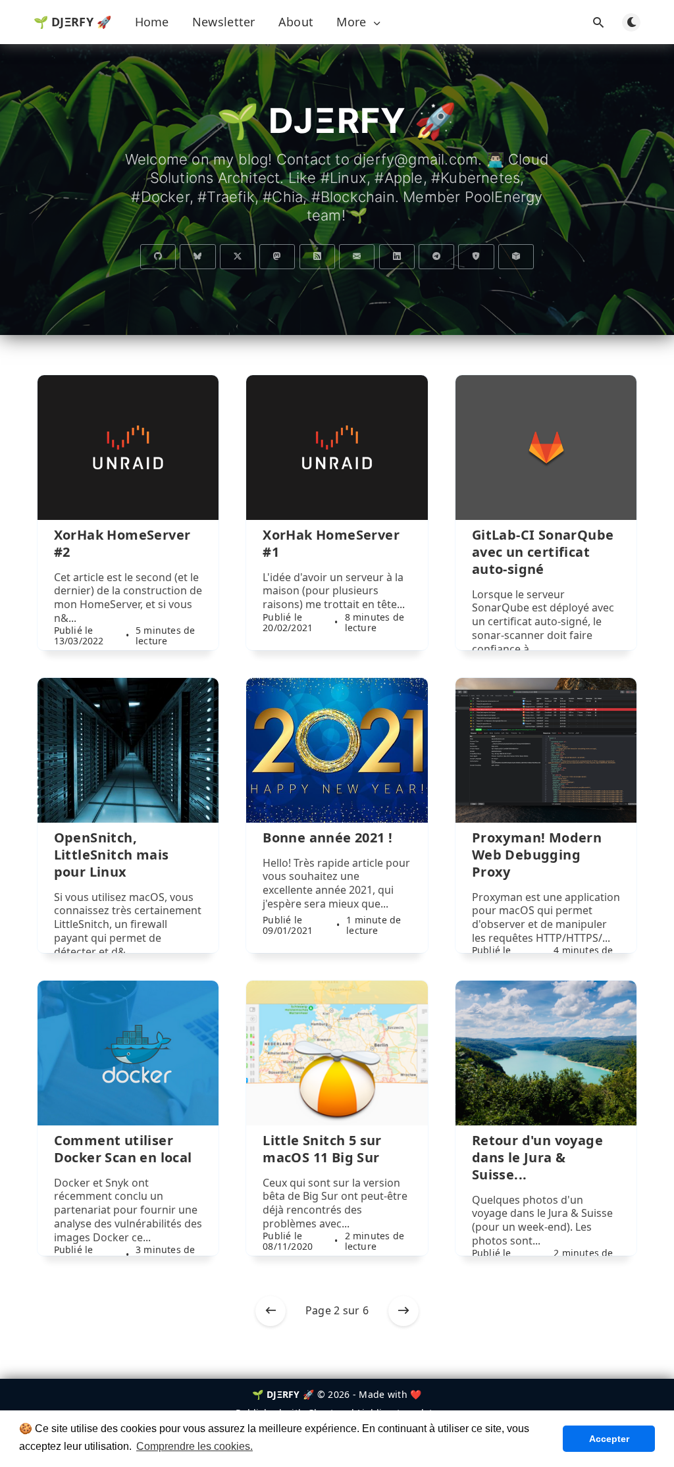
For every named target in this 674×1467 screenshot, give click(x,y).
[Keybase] (476, 256)
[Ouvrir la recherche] (598, 22)
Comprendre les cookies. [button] (194, 1446)
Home (152, 22)
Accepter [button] (609, 1438)
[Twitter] (237, 256)
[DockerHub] (516, 256)
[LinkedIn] (397, 256)
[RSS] (317, 256)
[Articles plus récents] (270, 1311)
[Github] (158, 256)
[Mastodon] (277, 256)
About (296, 22)
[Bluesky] (197, 256)
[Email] (357, 256)
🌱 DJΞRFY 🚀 (73, 22)
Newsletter (223, 22)
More (351, 22)
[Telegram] (436, 256)
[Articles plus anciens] (403, 1311)
